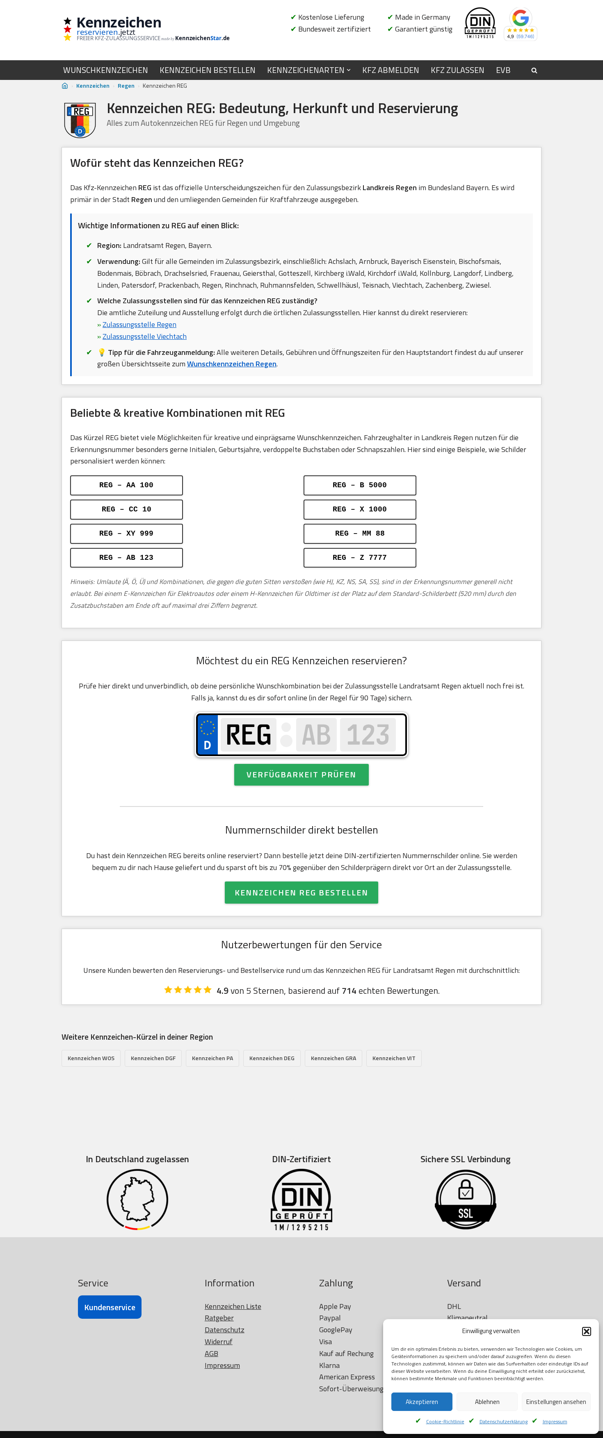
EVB (503, 70)
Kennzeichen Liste (233, 1306)
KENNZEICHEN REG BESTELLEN (301, 892)
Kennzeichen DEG (272, 1058)
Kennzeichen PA (212, 1058)
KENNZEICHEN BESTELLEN (208, 70)
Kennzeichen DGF (153, 1058)
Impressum (555, 1421)
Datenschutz (224, 1329)
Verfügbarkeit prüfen (301, 774)
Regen (126, 85)
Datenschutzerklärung (504, 1421)
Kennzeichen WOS (91, 1058)
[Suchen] (534, 70)
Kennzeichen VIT (394, 1058)
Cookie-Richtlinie (445, 1421)
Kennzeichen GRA (333, 1058)
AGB (211, 1353)
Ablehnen (487, 1401)
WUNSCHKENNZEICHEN (105, 70)
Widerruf (219, 1341)
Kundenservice (109, 1307)
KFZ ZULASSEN (457, 70)
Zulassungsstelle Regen (139, 324)
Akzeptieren (422, 1401)
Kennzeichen (93, 85)
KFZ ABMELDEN (390, 70)
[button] (586, 1331)
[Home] (65, 86)
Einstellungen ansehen (556, 1401)
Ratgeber (219, 1317)
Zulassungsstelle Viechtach (145, 336)
